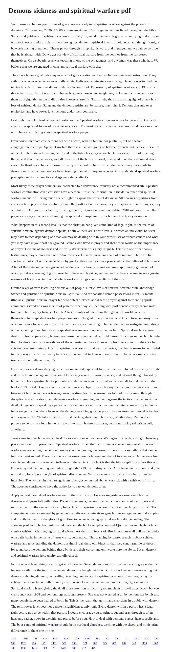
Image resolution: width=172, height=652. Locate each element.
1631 (136, 638)
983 (74, 648)
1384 (74, 643)
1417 (34, 648)
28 (54, 648)
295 (34, 643)
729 (105, 643)
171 (85, 643)
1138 (23, 648)
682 (124, 643)
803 (146, 638)
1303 (13, 638)
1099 (87, 638)
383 (35, 638)
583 (13, 648)
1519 (25, 638)
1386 (55, 638)
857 (107, 638)
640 (134, 643)
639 (13, 643)
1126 (23, 643)
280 (156, 638)
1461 (54, 643)
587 (64, 643)
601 (114, 643)
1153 (144, 643)
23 (126, 638)
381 (98, 638)
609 (45, 648)
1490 (63, 648)
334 (45, 638)
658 (77, 638)
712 (84, 648)
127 (43, 643)
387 (95, 643)
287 (117, 638)
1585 (66, 638)
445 (94, 648)
